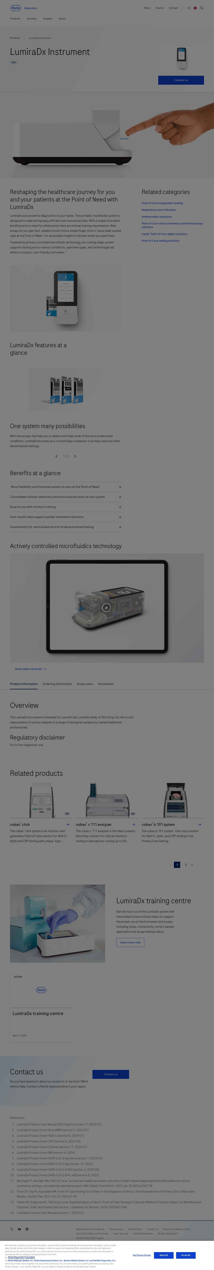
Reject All (164, 1255)
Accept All (185, 1255)
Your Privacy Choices (142, 1255)
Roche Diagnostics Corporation (21, 1257)
